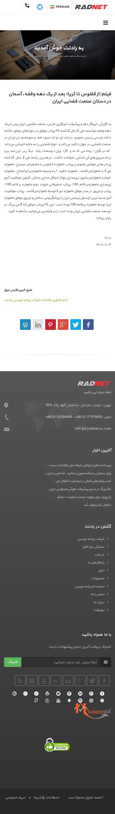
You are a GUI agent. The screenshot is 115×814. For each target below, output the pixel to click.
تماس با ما (97, 594)
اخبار (101, 570)
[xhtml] (36, 693)
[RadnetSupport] (92, 711)
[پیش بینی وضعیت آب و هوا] (102, 700)
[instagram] (80, 700)
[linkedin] (80, 693)
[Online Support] (47, 700)
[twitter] (58, 693)
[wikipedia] (47, 693)
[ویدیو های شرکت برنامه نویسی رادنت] (91, 700)
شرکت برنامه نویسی (90, 539)
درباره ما (99, 602)
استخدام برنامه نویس (89, 586)
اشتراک (12, 662)
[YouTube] (58, 700)
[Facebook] (102, 693)
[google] (91, 693)
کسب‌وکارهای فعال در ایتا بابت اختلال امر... (82, 481)
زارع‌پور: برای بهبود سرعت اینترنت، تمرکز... (82, 497)
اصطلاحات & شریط (46, 797)
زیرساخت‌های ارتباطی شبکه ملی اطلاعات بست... (78, 465)
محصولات (97, 578)
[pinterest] (69, 693)
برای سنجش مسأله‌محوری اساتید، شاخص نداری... (77, 473)
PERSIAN (62, 7)
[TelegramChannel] (39, 7)
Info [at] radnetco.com (93, 429)
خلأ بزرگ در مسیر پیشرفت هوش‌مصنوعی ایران (79, 489)
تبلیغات (98, 610)
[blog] (14, 693)
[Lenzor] (69, 700)
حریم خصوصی (15, 797)
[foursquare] (36, 700)
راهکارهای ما (96, 562)
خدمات (99, 555)
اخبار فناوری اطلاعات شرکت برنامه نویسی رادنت (35, 300)
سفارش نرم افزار (93, 547)
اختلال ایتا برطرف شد (97, 505)
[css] (25, 693)
